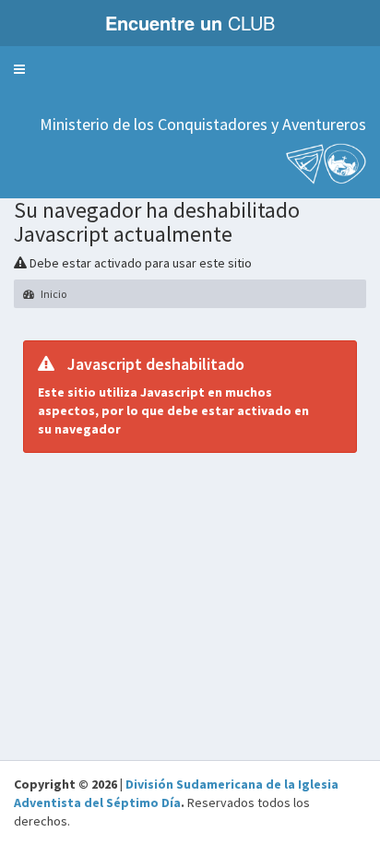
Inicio (52, 294)
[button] (19, 69)
